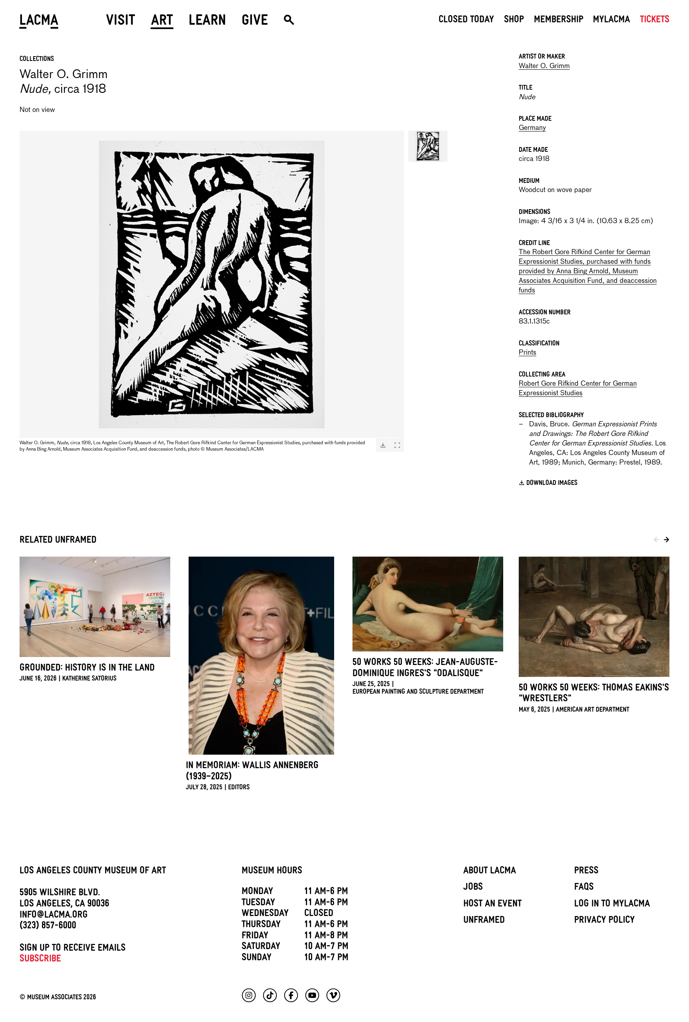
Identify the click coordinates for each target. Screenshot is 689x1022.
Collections (37, 59)
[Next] (666, 541)
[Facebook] (291, 995)
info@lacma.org (54, 916)
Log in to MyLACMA (612, 905)
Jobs (473, 888)
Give (255, 23)
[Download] (383, 445)
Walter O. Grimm (544, 66)
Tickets (654, 21)
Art (162, 23)
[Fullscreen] (397, 445)
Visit (120, 23)
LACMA (39, 23)
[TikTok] (270, 995)
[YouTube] (312, 995)
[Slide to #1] (427, 146)
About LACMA (489, 872)
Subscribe (40, 960)
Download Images (551, 483)
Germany (532, 128)
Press (586, 872)
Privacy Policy (604, 921)
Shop (514, 21)
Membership (558, 21)
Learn (207, 23)
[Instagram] (249, 995)
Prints (527, 352)
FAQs (584, 888)
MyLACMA (611, 21)
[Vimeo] (333, 995)
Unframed (484, 921)
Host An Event (492, 905)
